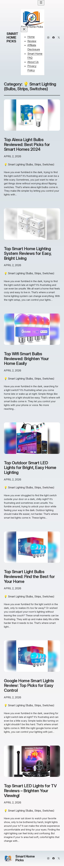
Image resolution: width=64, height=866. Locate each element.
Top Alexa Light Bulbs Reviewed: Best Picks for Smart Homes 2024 (27, 144)
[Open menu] (41, 2)
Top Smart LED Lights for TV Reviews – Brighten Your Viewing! (30, 790)
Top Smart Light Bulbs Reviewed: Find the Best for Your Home (29, 576)
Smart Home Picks (12, 37)
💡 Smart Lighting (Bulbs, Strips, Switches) (29, 164)
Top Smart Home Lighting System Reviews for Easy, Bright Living (27, 253)
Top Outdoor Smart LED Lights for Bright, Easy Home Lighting (30, 467)
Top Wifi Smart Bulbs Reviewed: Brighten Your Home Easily (26, 358)
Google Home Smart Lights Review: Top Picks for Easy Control (29, 685)
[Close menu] (24, 29)
